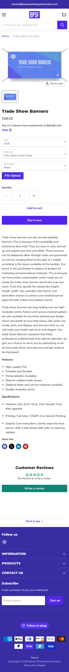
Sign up (55, 600)
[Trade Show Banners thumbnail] (10, 97)
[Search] (62, 25)
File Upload (13, 175)
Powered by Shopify (34, 665)
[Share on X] (11, 446)
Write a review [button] (34, 488)
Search (34, 657)
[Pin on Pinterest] (25, 446)
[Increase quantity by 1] (34, 195)
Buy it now (34, 220)
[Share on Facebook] (4, 446)
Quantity (7, 187)
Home (5, 36)
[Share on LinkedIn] (18, 446)
